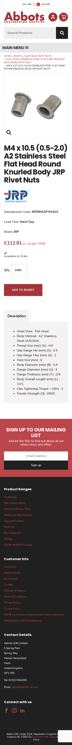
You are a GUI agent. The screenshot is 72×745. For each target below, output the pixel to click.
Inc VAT (27, 4)
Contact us (10, 567)
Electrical (9, 527)
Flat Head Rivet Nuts (38, 56)
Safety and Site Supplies (18, 515)
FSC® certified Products (18, 545)
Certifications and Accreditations (23, 621)
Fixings (8, 539)
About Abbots (12, 573)
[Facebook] (6, 710)
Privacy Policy (12, 603)
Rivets (18, 56)
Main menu (13, 47)
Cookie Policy (12, 609)
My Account (11, 579)
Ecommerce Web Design (44, 736)
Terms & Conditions (15, 597)
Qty (7, 270)
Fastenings (10, 497)
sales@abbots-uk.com (25, 687)
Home (7, 56)
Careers (8, 585)
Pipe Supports (12, 533)
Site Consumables (14, 503)
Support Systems (14, 521)
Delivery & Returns (15, 591)
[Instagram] (14, 710)
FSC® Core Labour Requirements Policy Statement (34, 615)
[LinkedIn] (22, 710)
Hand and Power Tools (17, 509)
